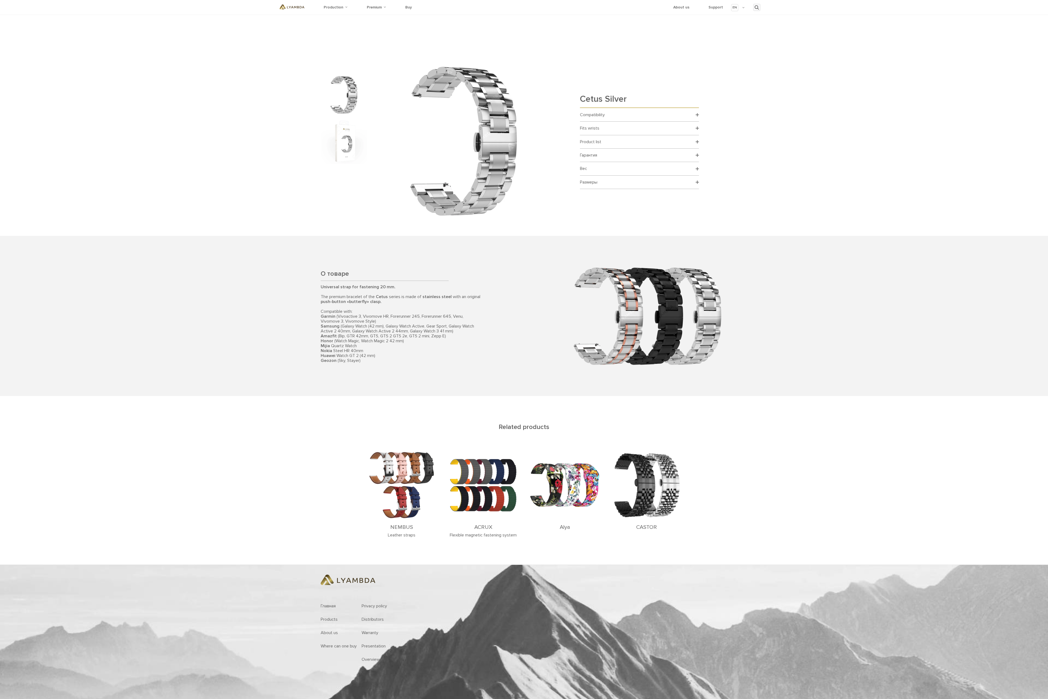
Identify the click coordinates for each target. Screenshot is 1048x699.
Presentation (374, 646)
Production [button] (333, 7)
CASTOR (646, 527)
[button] (738, 7)
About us (681, 7)
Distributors (373, 619)
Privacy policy (374, 606)
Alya (565, 527)
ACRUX (483, 527)
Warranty (370, 632)
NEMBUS (401, 527)
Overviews (372, 659)
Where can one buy (339, 646)
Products (329, 619)
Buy (408, 7)
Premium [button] (374, 7)
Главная (328, 606)
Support (715, 7)
